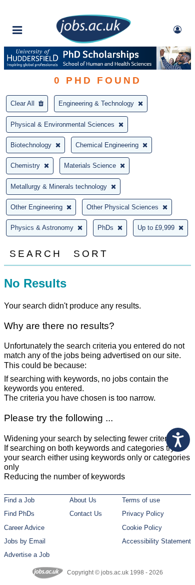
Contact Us (86, 513)
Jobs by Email (25, 541)
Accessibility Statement (156, 541)
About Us (83, 500)
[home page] (93, 41)
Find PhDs (19, 513)
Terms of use (141, 500)
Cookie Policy (142, 527)
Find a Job (19, 500)
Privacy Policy (143, 513)
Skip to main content (40, 9)
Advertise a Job (27, 554)
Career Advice (24, 527)
